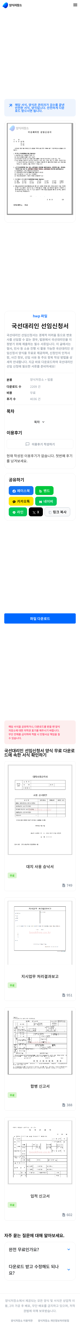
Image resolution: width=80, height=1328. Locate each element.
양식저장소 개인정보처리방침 (53, 1320)
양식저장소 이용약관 (22, 1320)
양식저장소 (37, 379)
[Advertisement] (40, 55)
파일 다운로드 (40, 618)
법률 (50, 379)
